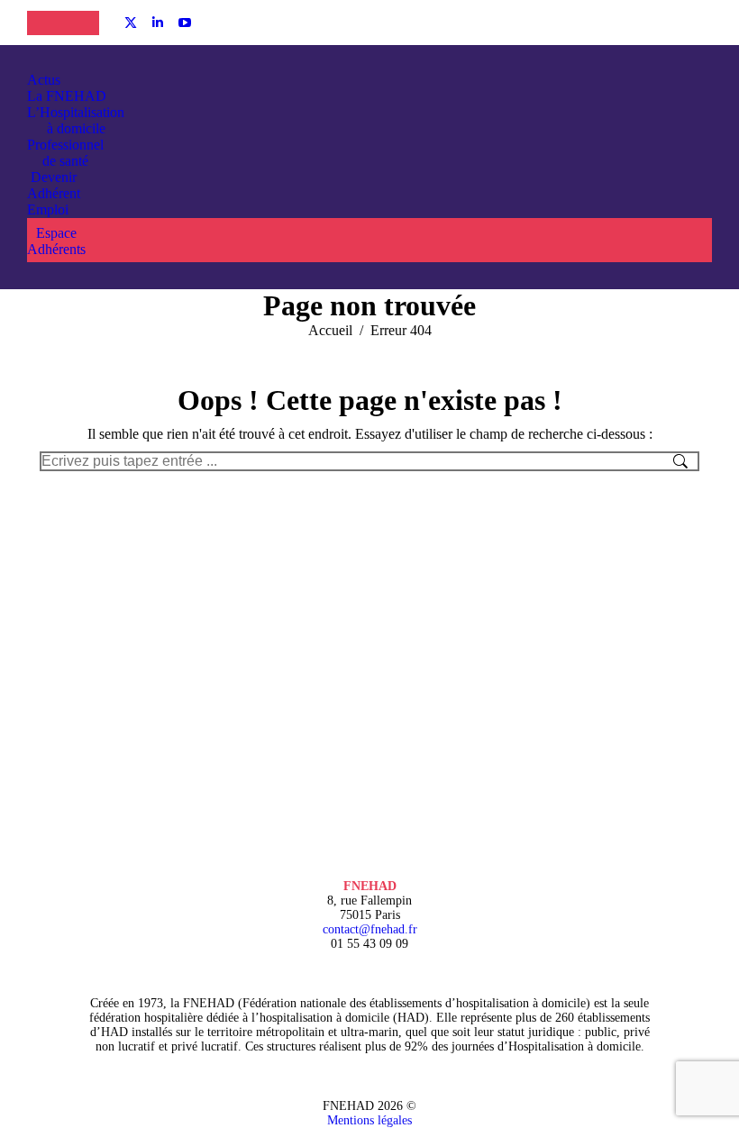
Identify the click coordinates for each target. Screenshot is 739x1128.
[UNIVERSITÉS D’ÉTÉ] (45, 23)
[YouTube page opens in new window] (184, 22)
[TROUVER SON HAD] (81, 23)
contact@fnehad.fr (370, 929)
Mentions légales (369, 1120)
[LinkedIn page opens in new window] (157, 22)
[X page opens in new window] (130, 22)
